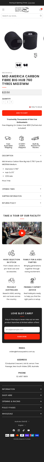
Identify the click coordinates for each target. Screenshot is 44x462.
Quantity (6, 99)
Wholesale (7, 413)
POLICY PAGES (8, 407)
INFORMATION (8, 389)
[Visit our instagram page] (18, 430)
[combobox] (22, 16)
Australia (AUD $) (21, 421)
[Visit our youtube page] (28, 430)
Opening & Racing (11, 401)
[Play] (22, 233)
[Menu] (3, 9)
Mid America (7, 73)
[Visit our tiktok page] (23, 430)
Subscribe (22, 337)
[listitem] (22, 3)
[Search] (40, 16)
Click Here (31, 3)
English (20, 425)
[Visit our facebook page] (13, 430)
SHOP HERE (7, 395)
